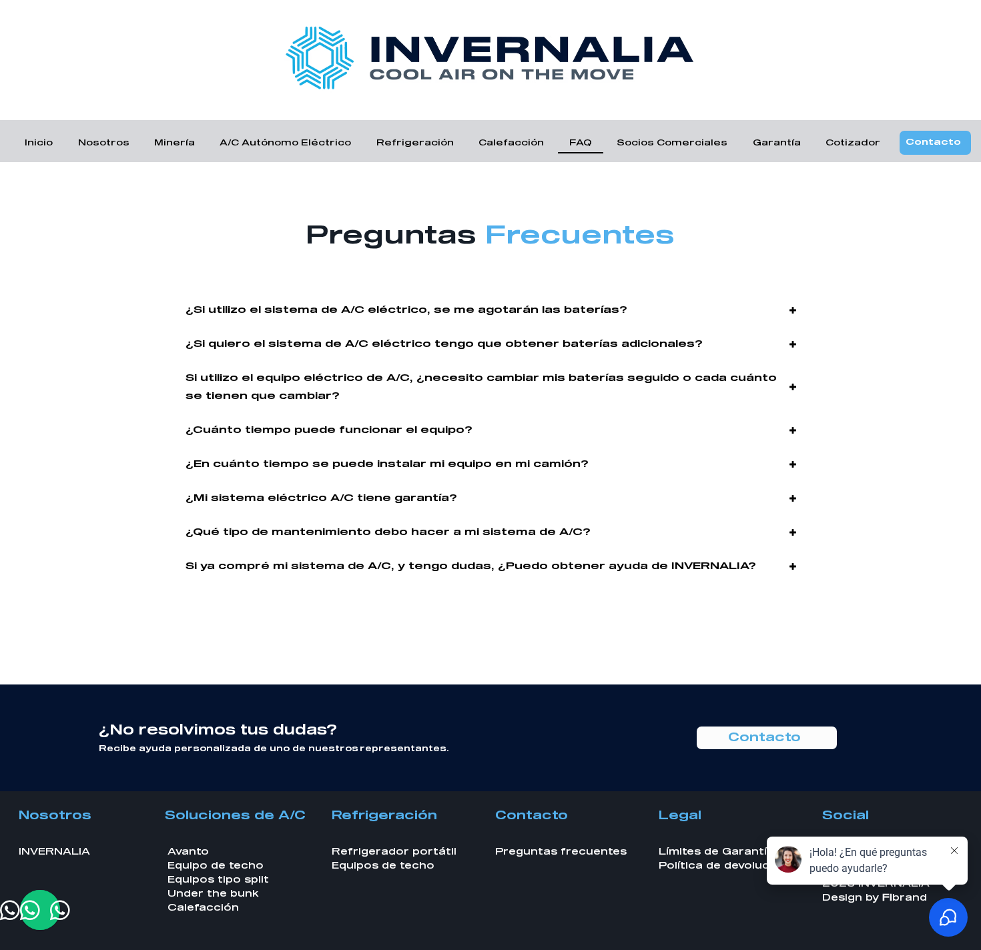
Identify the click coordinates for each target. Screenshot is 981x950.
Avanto (188, 852)
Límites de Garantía (716, 852)
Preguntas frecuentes (561, 852)
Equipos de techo (383, 866)
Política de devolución (723, 866)
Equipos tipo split (218, 880)
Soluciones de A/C (235, 816)
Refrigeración (384, 816)
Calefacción (203, 908)
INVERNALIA (54, 852)
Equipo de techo (216, 866)
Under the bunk (213, 894)
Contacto (531, 816)
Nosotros (55, 816)
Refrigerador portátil (394, 852)
